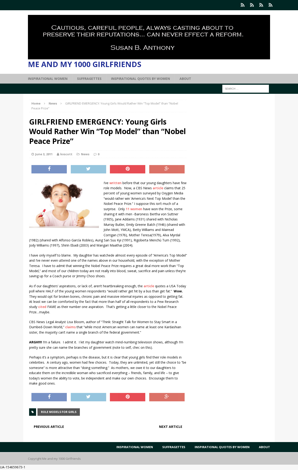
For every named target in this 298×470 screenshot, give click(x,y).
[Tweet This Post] (88, 169)
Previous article (49, 426)
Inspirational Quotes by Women (140, 78)
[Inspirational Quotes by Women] (261, 5)
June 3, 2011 (44, 154)
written (115, 183)
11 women (134, 209)
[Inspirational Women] (242, 5)
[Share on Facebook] (49, 169)
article (158, 188)
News (85, 154)
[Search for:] (245, 88)
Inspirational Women (48, 78)
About (185, 78)
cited (41, 306)
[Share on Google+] (167, 169)
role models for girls (58, 412)
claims (71, 327)
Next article (170, 426)
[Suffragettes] (252, 5)
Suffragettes (89, 78)
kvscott (66, 154)
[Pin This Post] (127, 169)
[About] (270, 5)
